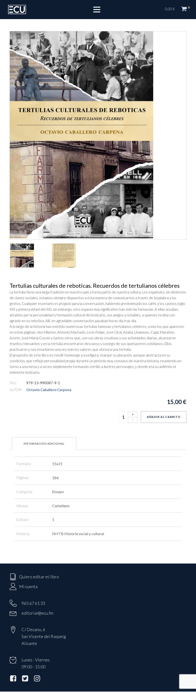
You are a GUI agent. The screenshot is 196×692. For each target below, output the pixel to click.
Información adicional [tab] (44, 443)
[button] (178, 9)
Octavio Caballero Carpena (48, 390)
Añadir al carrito (163, 417)
